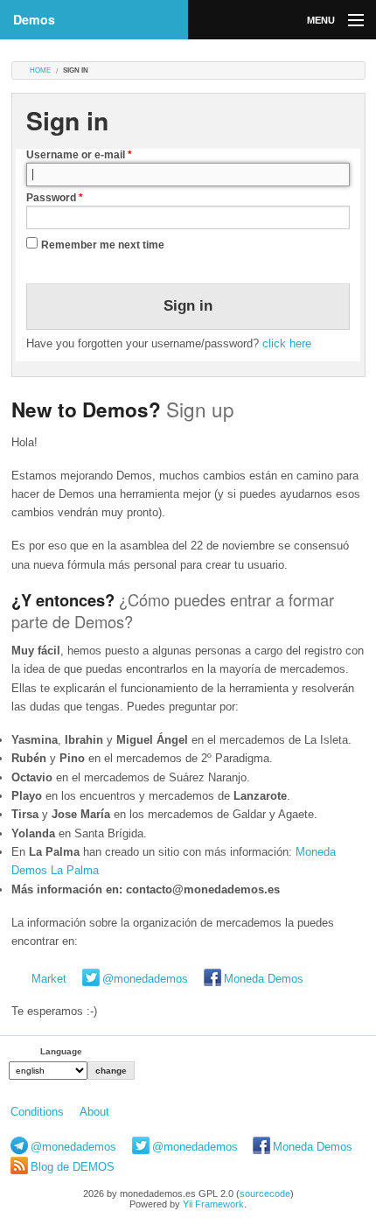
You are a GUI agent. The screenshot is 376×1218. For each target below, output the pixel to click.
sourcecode (265, 1193)
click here (286, 343)
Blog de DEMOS (73, 1166)
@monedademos (145, 978)
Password (54, 198)
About (94, 1111)
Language (61, 1051)
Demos (34, 19)
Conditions (37, 1111)
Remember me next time (102, 245)
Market (48, 978)
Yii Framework (213, 1204)
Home (40, 70)
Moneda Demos (263, 978)
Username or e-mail (79, 155)
